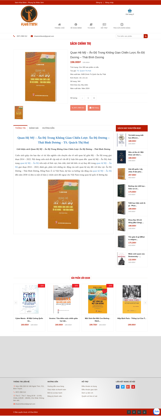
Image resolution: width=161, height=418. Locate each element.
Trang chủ (59, 28)
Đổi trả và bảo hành (54, 393)
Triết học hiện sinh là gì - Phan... (136, 204)
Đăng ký (99, 2)
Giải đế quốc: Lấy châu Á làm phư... (135, 170)
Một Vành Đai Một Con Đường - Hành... (97, 319)
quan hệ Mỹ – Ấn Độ (29, 163)
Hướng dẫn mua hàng (55, 386)
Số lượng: (74, 98)
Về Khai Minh (76, 28)
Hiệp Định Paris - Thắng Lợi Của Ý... (131, 318)
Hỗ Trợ (104, 28)
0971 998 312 (78, 108)
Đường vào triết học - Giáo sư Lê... (137, 187)
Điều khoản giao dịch (89, 389)
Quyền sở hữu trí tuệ (89, 396)
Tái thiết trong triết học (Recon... (135, 136)
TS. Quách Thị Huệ (83, 71)
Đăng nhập (109, 2)
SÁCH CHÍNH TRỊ (80, 43)
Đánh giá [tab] (34, 128)
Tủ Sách (91, 28)
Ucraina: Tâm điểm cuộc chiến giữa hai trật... (63, 319)
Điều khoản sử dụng (89, 386)
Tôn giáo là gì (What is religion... (136, 238)
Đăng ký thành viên (54, 396)
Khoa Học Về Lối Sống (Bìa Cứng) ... (136, 221)
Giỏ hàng (130, 14)
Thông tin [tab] (20, 128)
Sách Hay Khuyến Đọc (129, 128)
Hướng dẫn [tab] (48, 128)
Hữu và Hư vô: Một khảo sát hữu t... (136, 153)
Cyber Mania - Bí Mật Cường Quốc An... (29, 319)
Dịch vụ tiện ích (87, 393)
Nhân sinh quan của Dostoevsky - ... (136, 255)
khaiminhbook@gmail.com (44, 36)
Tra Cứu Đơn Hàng (121, 28)
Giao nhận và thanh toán (56, 389)
